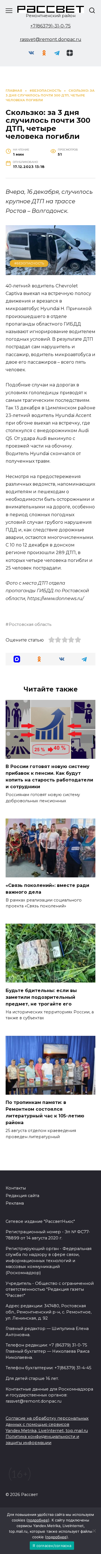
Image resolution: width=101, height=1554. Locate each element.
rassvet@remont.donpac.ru (50, 39)
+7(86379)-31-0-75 (50, 26)
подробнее (38, 1520)
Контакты (16, 1188)
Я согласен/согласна (52, 1545)
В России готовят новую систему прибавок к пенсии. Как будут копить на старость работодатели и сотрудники (49, 776)
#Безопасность (29, 263)
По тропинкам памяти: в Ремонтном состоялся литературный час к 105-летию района (45, 1112)
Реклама (15, 1203)
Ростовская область (30, 624)
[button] (17, 659)
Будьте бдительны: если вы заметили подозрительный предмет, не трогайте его (41, 997)
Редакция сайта (22, 1195)
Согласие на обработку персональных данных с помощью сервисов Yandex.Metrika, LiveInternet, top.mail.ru (47, 1424)
